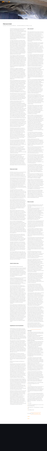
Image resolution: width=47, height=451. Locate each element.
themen (20, 1)
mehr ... (23, 13)
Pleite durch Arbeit (23, 10)
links (40, 1)
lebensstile (28, 1)
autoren (36, 1)
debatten (23, 1)
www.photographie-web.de (36, 413)
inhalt (17, 1)
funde (32, 1)
